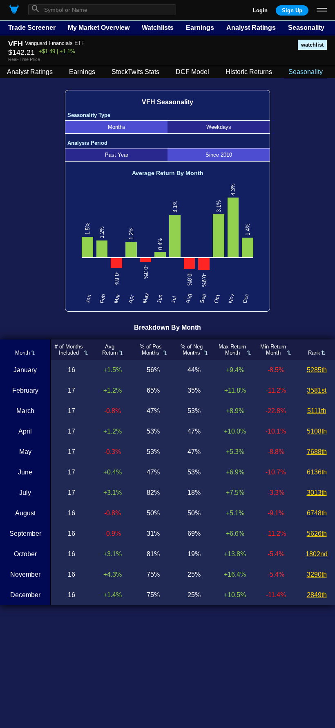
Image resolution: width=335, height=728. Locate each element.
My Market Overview (99, 27)
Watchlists (158, 27)
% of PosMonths (151, 350)
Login (260, 10)
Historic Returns (249, 71)
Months (116, 127)
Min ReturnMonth (273, 350)
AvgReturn (110, 350)
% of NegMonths (192, 350)
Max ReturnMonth (232, 350)
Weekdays (218, 127)
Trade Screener (32, 27)
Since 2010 (218, 155)
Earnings (200, 27)
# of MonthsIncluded (69, 350)
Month (22, 353)
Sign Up (292, 10)
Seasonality (306, 27)
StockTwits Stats (135, 71)
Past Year (116, 155)
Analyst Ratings (251, 27)
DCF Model (192, 71)
